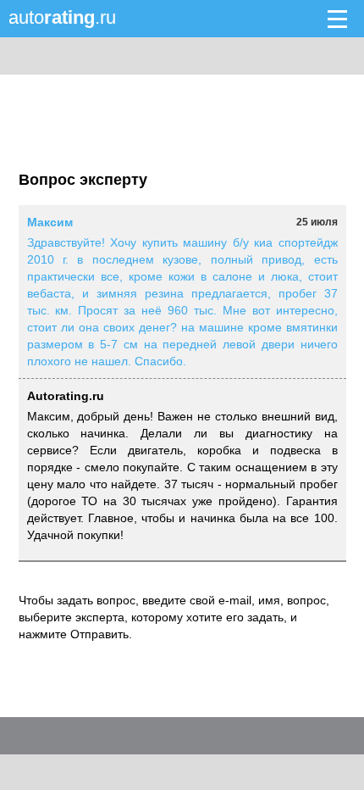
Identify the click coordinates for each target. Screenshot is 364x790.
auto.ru (62, 17)
